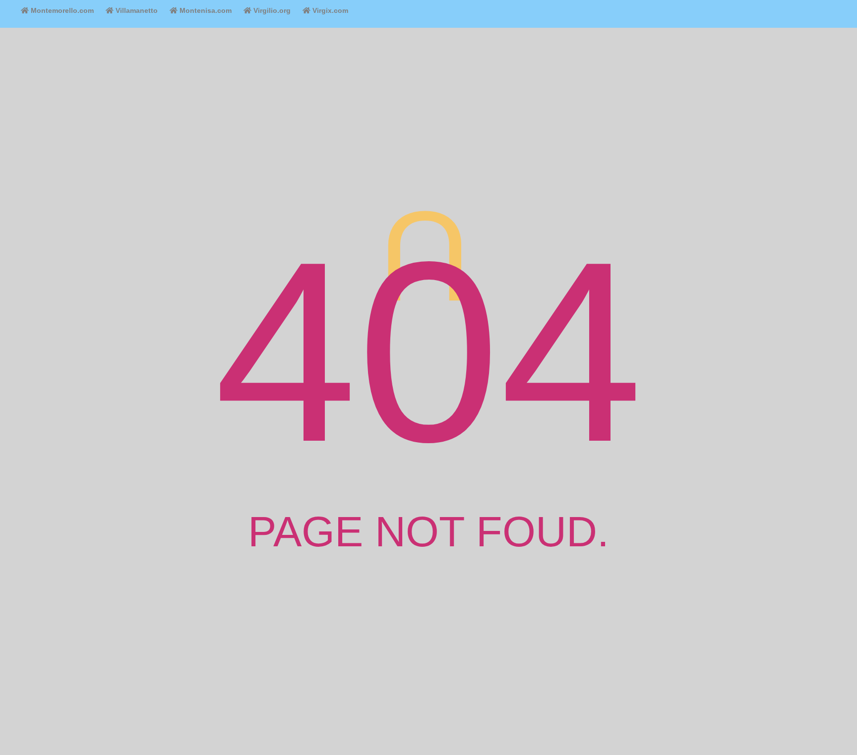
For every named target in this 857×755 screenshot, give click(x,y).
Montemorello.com (61, 10)
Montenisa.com (205, 10)
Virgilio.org (271, 10)
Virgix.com (329, 10)
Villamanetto (136, 10)
